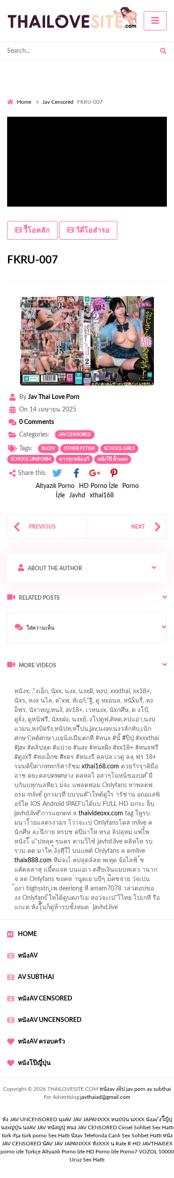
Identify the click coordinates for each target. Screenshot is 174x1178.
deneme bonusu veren (79, 769)
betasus (108, 863)
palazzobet (26, 769)
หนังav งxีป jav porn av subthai (135, 1089)
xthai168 (102, 495)
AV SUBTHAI (36, 977)
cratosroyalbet (67, 872)
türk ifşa (11, 1135)
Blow (48, 448)
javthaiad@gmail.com (105, 1097)
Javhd (77, 495)
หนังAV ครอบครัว (41, 1041)
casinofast (102, 731)
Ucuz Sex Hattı (87, 1159)
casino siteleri (95, 816)
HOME (27, 934)
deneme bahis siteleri (41, 816)
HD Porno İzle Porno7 (111, 1151)
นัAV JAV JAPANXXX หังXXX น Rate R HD (91, 1143)
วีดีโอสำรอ (92, 230)
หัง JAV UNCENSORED (29, 1119)
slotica (147, 778)
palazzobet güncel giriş (75, 703)
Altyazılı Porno (55, 486)
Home (24, 102)
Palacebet (68, 731)
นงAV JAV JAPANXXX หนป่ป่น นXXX (101, 1119)
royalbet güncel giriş (118, 684)
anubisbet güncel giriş (54, 712)
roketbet (49, 881)
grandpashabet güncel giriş (43, 722)
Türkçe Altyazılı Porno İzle (55, 1151)
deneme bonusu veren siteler (71, 825)
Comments (36, 422)
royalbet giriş (127, 759)
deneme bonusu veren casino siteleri (119, 806)
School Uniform (31, 459)
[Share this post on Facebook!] (76, 473)
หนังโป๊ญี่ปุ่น (34, 1063)
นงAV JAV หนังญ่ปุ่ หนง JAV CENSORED (70, 1127)
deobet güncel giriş (133, 750)
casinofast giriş (148, 872)
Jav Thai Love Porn (53, 397)
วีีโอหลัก (36, 230)
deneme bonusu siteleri (118, 844)
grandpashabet (111, 712)
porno (15, 684)
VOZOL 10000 (156, 1151)
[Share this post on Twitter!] (57, 473)
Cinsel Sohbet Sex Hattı (146, 1127)
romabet (18, 881)
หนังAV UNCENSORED (50, 1020)
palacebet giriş (83, 759)
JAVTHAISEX (157, 1143)
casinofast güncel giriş (37, 694)
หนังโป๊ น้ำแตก (113, 459)
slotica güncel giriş (99, 694)
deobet (161, 759)
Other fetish (79, 448)
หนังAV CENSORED (45, 999)
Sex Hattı (59, 1135)
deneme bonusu (140, 825)
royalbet (128, 769)
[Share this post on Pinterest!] (114, 473)
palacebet (20, 750)
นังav (77, 1135)
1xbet (42, 863)
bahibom (135, 731)
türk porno (34, 1135)
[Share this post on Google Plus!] (95, 473)
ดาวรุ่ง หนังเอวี (74, 459)
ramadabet (121, 797)
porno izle (38, 684)
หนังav (28, 956)
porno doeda (71, 684)
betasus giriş (74, 863)
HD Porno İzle (98, 486)
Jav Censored (58, 102)
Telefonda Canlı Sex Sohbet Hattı (123, 1135)
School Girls (119, 448)
